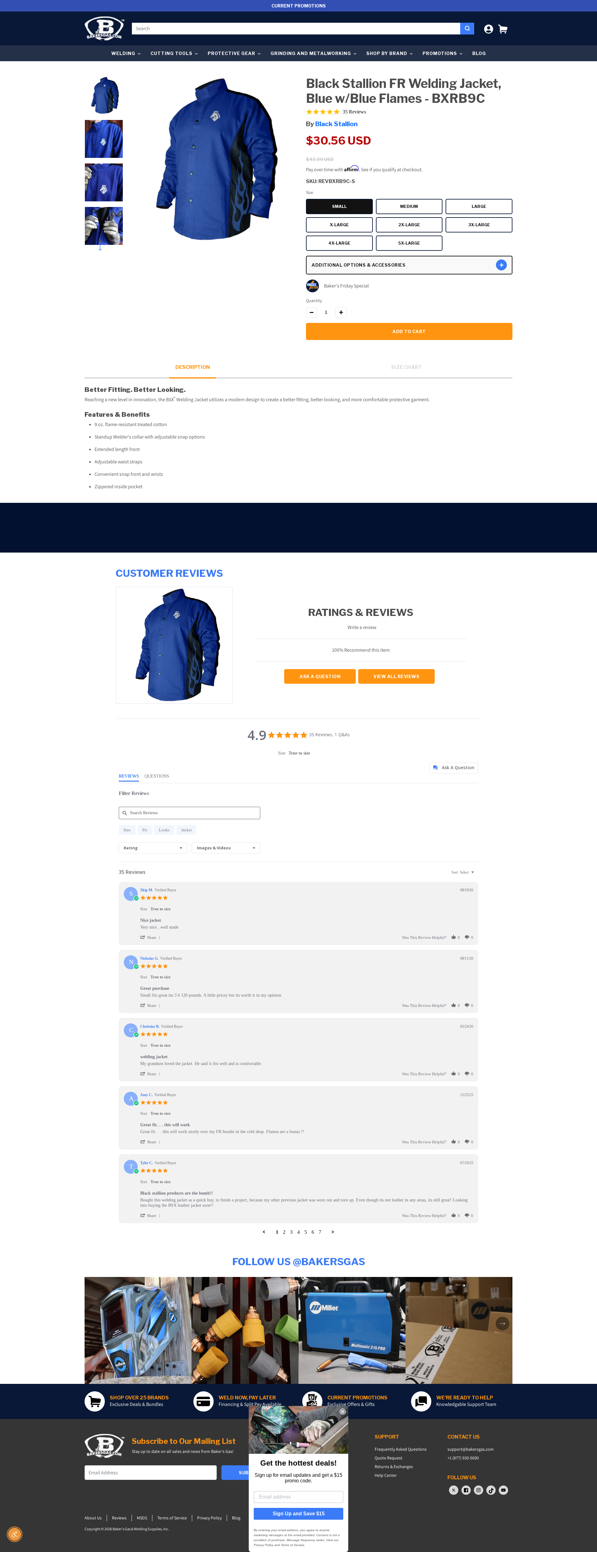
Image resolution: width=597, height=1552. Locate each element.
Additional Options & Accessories (358, 265)
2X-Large (420, 225)
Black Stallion (336, 124)
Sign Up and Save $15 (299, 1513)
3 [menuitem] (291, 1232)
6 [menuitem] (313, 1232)
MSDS (142, 1518)
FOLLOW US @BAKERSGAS (298, 1262)
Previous (104, 74)
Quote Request (388, 1458)
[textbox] (476, 874)
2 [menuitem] (284, 1232)
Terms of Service (172, 1518)
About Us (93, 1518)
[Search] (467, 28)
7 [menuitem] (320, 1232)
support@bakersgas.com (470, 1449)
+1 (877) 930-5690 (463, 1458)
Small (352, 207)
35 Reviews (354, 111)
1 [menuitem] (277, 1232)
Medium (421, 207)
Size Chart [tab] (406, 367)
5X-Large (420, 244)
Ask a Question (319, 676)
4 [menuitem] (298, 1232)
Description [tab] (192, 367)
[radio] (127, 830)
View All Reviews (396, 676)
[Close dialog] (343, 1411)
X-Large (351, 225)
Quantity (314, 300)
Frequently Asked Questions (401, 1449)
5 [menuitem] (305, 1232)
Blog (479, 53)
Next (104, 245)
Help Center (386, 1475)
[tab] (453, 768)
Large (492, 207)
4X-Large (350, 244)
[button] (502, 28)
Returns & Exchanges (394, 1466)
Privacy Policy (209, 1518)
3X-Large (490, 225)
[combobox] (296, 28)
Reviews (119, 1518)
